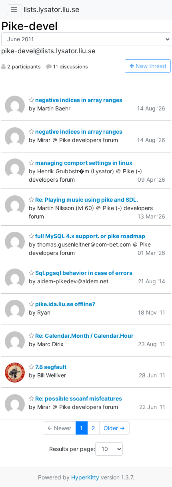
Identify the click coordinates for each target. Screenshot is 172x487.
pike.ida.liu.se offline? (64, 304)
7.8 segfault (50, 366)
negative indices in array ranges (78, 99)
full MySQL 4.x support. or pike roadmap (89, 235)
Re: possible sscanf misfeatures (78, 398)
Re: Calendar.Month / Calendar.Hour (84, 335)
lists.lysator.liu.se (51, 9)
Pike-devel (29, 26)
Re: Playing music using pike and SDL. (86, 199)
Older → (114, 428)
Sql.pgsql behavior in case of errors (83, 272)
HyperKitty (85, 477)
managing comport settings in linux (83, 162)
